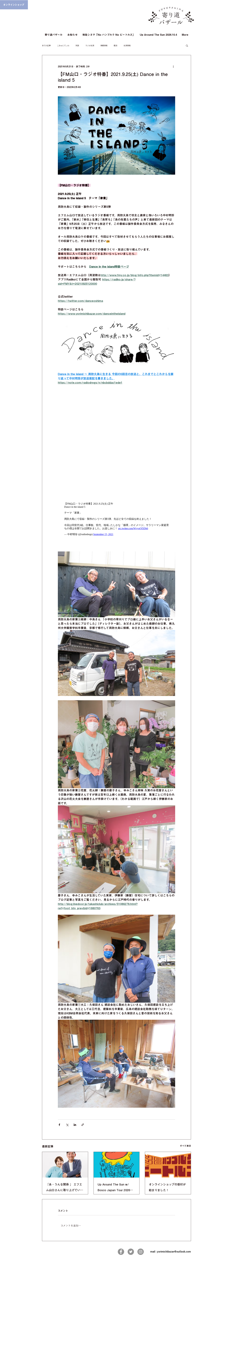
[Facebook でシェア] (59, 1124)
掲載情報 (103, 46)
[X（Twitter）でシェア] (67, 1124)
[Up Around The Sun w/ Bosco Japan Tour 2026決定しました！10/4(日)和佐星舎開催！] (116, 1165)
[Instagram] (140, 1252)
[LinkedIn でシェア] (74, 1124)
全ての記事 (46, 46)
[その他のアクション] (173, 66)
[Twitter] (131, 1252)
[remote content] (116, 444)
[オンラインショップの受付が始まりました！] (168, 1165)
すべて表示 (185, 1146)
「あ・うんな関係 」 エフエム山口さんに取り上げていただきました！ (64, 1188)
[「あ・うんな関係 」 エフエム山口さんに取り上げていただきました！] (65, 1165)
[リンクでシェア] (82, 1124)
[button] (186, 45)
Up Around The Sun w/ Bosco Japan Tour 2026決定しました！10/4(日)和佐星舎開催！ (115, 1188)
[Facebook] (121, 1252)
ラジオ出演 (89, 46)
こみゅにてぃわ (63, 46)
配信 (115, 46)
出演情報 (127, 46)
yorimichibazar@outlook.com (174, 1251)
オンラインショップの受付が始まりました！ (167, 1187)
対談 (77, 46)
